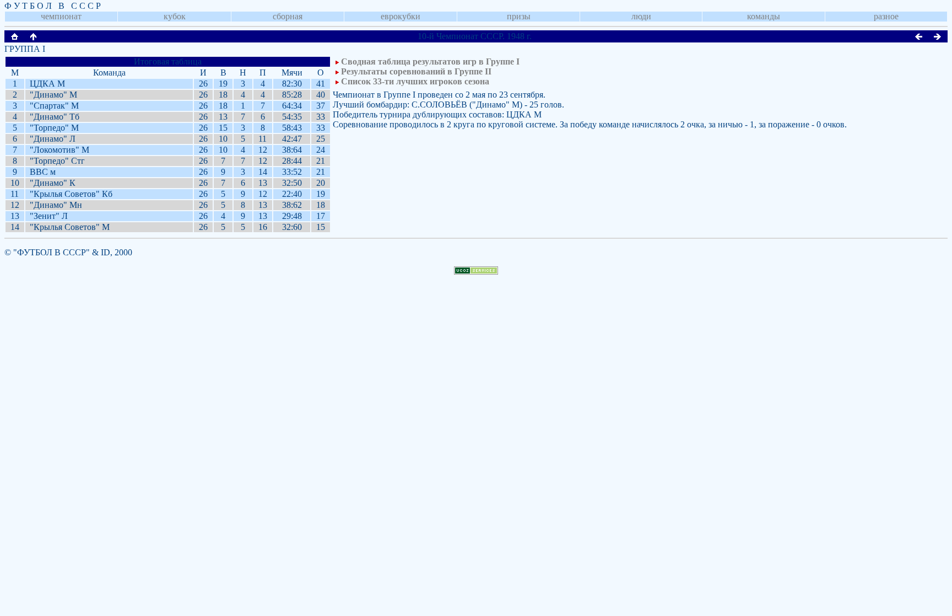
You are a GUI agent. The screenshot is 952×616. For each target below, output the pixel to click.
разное (886, 16)
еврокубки (400, 16)
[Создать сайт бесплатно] (476, 271)
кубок (175, 16)
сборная (287, 16)
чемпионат (61, 16)
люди (641, 16)
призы (519, 16)
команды (763, 16)
